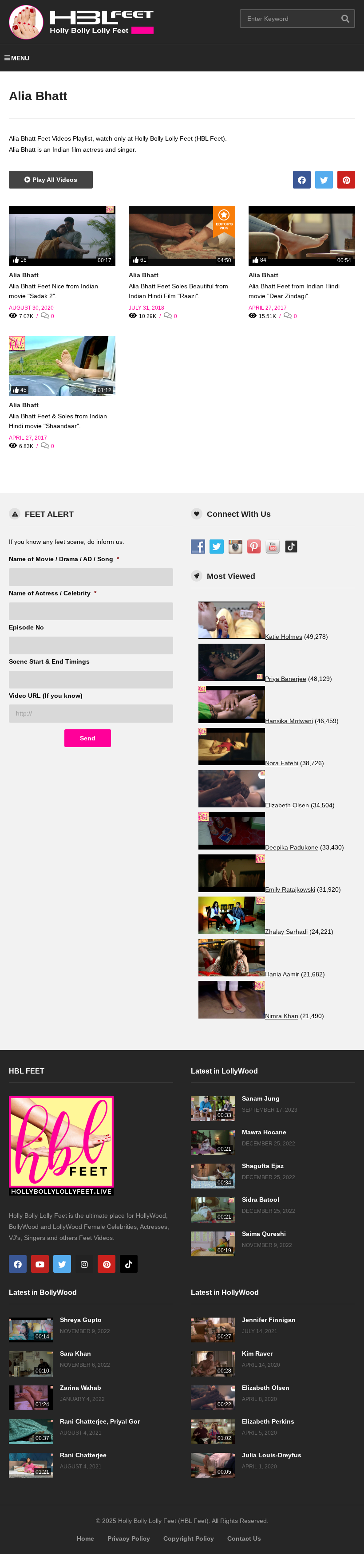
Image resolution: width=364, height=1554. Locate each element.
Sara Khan (75, 1353)
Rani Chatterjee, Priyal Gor (100, 1421)
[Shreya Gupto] (31, 1330)
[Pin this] (346, 180)
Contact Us (244, 1538)
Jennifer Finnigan (269, 1319)
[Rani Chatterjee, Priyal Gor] (31, 1431)
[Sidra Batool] (213, 1209)
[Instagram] (84, 1264)
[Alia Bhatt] (62, 236)
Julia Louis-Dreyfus (271, 1455)
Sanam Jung (261, 1098)
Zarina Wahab (80, 1387)
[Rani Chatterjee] (31, 1465)
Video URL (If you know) (46, 695)
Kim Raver (257, 1353)
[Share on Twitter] (324, 180)
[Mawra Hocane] (213, 1142)
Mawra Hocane (264, 1132)
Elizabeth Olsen (265, 1387)
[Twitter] (62, 1264)
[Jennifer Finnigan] (213, 1330)
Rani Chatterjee (83, 1455)
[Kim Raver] (213, 1363)
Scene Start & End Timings (49, 661)
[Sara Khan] (31, 1363)
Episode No (26, 627)
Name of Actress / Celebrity (52, 593)
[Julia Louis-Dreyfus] (213, 1465)
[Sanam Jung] (213, 1108)
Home (85, 1538)
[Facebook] (18, 1264)
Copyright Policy (188, 1538)
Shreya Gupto (81, 1319)
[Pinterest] (106, 1264)
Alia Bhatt (24, 275)
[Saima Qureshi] (213, 1243)
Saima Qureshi (264, 1233)
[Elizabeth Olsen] (213, 1397)
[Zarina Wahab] (31, 1397)
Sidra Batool (260, 1199)
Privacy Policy (128, 1538)
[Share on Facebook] (302, 180)
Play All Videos (54, 179)
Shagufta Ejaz (263, 1165)
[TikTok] (129, 1264)
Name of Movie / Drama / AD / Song (64, 559)
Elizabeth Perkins (268, 1421)
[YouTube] (40, 1264)
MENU (20, 58)
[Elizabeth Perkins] (213, 1431)
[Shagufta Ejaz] (213, 1176)
